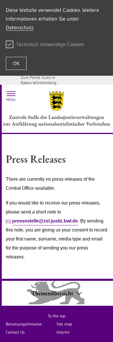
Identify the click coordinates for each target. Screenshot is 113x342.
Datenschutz (20, 27)
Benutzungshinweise (24, 324)
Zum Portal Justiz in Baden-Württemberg (39, 80)
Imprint (63, 332)
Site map (64, 324)
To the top (56, 316)
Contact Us (15, 332)
